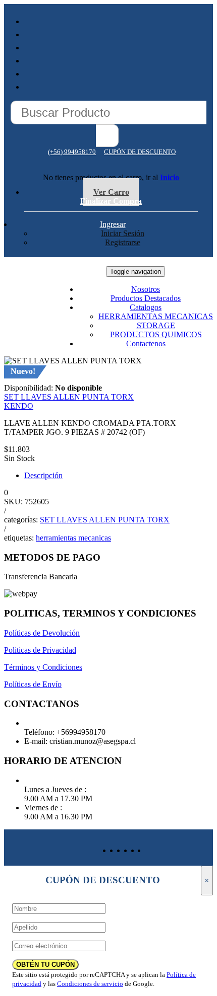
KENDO (18, 406)
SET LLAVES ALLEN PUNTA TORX (69, 397)
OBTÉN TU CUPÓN (45, 964)
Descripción (43, 475)
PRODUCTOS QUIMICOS (156, 334)
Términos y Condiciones (43, 667)
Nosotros (145, 289)
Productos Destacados (146, 298)
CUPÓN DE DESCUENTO (140, 152)
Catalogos (145, 307)
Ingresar (113, 224)
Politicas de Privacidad (40, 650)
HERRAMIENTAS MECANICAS (155, 316)
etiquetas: (19, 537)
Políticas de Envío (33, 684)
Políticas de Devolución (42, 633)
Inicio (169, 177)
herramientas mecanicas (73, 537)
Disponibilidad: (28, 388)
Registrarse (122, 242)
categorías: (21, 519)
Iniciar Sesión (122, 233)
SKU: (13, 501)
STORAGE (156, 325)
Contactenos (146, 343)
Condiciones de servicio (90, 983)
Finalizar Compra (111, 201)
